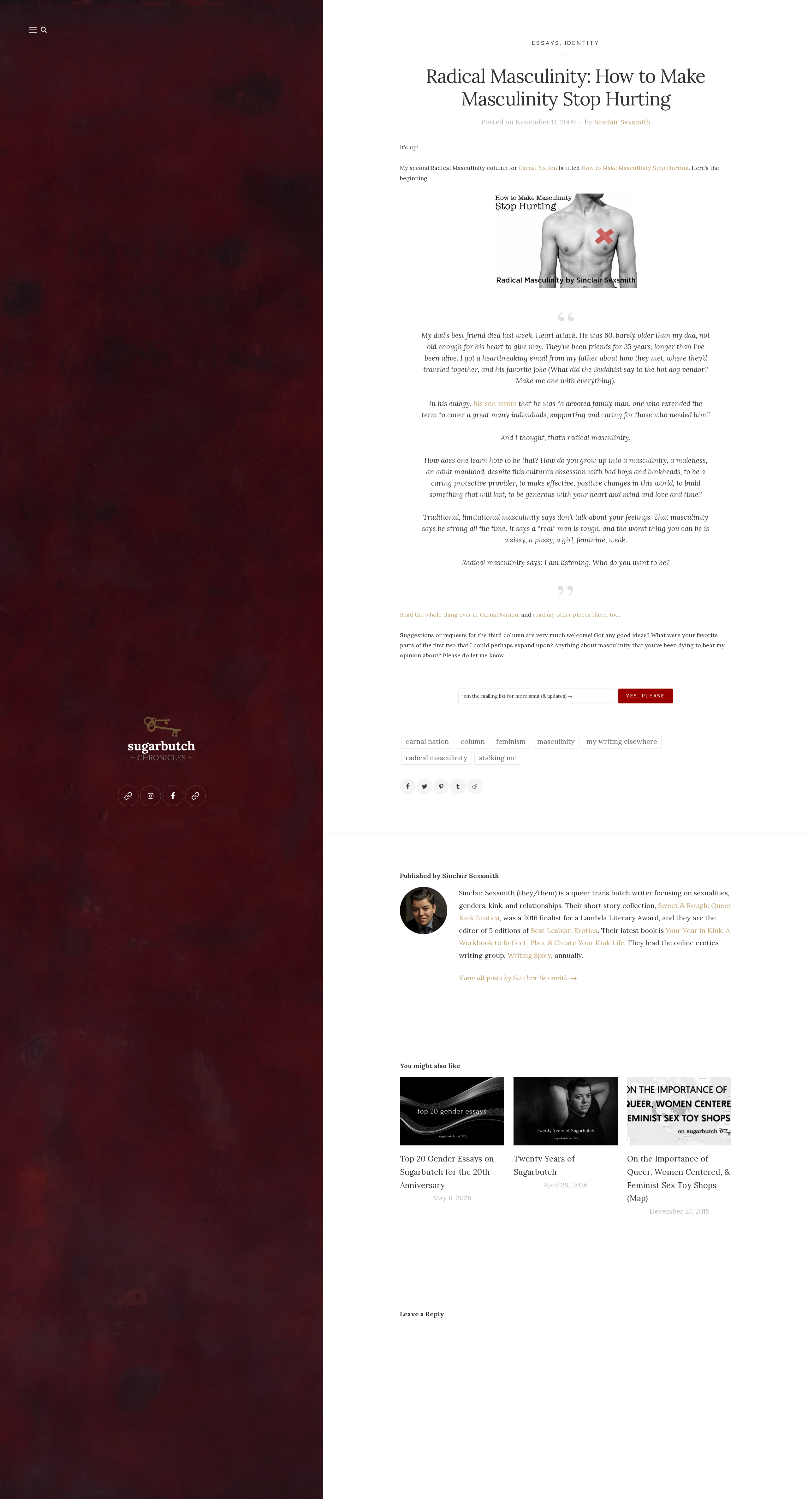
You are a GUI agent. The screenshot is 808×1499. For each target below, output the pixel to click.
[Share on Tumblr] (458, 786)
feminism (511, 741)
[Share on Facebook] (408, 786)
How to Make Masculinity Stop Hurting (635, 167)
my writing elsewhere (621, 741)
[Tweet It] (424, 786)
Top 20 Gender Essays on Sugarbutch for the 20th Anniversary (447, 1172)
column (472, 741)
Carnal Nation (538, 167)
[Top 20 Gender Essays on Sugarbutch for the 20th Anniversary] (452, 1111)
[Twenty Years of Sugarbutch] (566, 1111)
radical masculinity (436, 757)
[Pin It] (441, 786)
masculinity (556, 741)
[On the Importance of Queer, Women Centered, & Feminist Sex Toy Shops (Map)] (679, 1111)
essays (546, 43)
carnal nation (427, 741)
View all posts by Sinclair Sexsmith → (518, 977)
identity (582, 43)
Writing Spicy (529, 955)
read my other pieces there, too (576, 614)
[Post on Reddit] (475, 786)
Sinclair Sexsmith (622, 121)
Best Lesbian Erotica (564, 930)
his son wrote (495, 403)
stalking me (498, 757)
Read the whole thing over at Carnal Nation (459, 614)
